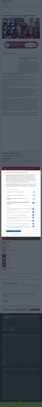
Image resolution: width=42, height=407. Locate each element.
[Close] (39, 172)
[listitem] (21, 189)
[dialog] (21, 203)
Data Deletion (15, 234)
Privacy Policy (27, 234)
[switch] (33, 192)
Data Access (21, 234)
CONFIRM (14, 231)
